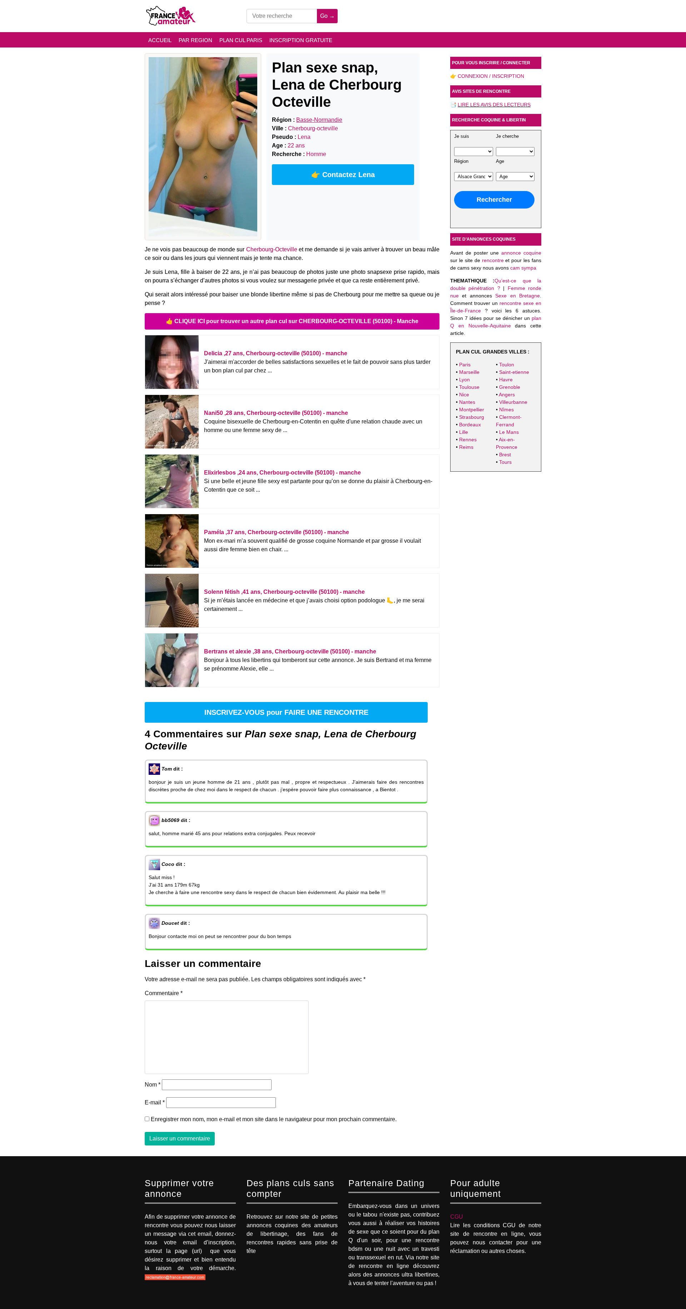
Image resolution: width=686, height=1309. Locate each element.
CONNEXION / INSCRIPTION (491, 76)
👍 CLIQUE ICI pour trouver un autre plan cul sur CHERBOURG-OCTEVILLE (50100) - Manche (292, 321)
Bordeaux (470, 424)
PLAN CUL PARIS (240, 40)
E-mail (155, 1102)
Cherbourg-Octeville (271, 249)
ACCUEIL (160, 40)
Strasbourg (471, 417)
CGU (456, 1217)
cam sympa (523, 268)
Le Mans (509, 432)
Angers (507, 394)
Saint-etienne (514, 372)
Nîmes (506, 409)
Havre (506, 379)
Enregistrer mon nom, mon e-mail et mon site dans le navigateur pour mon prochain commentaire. (274, 1119)
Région (461, 161)
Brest (505, 454)
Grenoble (509, 387)
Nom (152, 1085)
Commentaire (164, 993)
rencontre (493, 260)
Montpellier (471, 409)
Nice (464, 394)
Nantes (467, 402)
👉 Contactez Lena (343, 175)
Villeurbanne (513, 402)
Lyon (464, 379)
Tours (505, 462)
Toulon (506, 364)
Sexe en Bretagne (517, 296)
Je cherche (507, 136)
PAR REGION (195, 40)
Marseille (469, 372)
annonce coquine (521, 253)
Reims (466, 447)
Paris (465, 364)
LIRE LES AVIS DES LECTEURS (494, 104)
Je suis (461, 136)
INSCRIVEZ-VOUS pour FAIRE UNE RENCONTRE (286, 712)
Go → (327, 16)
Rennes (468, 439)
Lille (463, 432)
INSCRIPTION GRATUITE (300, 40)
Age (500, 161)
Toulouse (469, 387)
